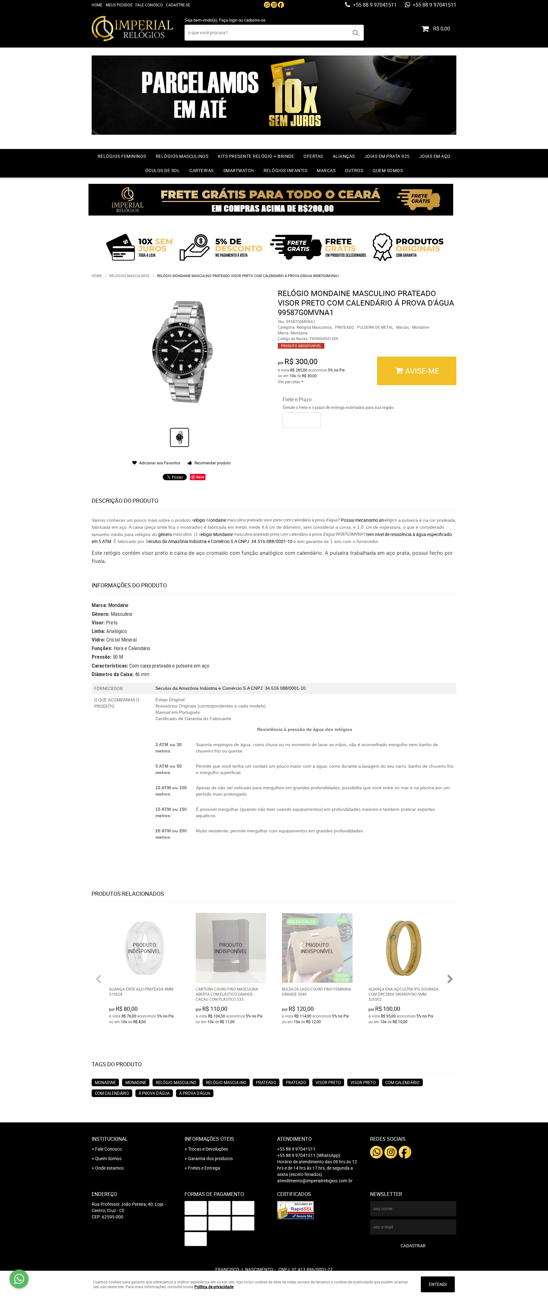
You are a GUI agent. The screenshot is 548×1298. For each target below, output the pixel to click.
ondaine (218, 520)
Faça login (228, 20)
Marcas (326, 170)
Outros (354, 170)
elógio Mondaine (216, 534)
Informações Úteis (209, 1138)
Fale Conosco (149, 4)
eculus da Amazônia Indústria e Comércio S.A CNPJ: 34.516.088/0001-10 (220, 541)
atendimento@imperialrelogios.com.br (315, 1181)
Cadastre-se (178, 4)
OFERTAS (313, 156)
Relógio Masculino (176, 1082)
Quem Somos (388, 170)
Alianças (344, 156)
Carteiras (201, 170)
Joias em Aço (435, 156)
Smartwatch (238, 170)
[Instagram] (274, 5)
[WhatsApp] (267, 5)
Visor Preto (328, 1082)
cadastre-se (254, 20)
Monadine (105, 1082)
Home (97, 4)
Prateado (266, 1082)
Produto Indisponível (144, 948)
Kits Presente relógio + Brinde (256, 156)
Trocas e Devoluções (208, 1149)
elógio (199, 520)
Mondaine (118, 605)
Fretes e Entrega (204, 1168)
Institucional (110, 1138)
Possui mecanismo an (362, 520)
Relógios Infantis (286, 170)
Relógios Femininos (122, 156)
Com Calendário (402, 1082)
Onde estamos (109, 1168)
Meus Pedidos (119, 4)
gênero (165, 534)
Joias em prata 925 (387, 156)
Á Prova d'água (154, 1093)
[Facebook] (281, 5)
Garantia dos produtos (210, 1158)
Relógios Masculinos (182, 156)
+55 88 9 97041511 (374, 4)
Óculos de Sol (162, 170)
